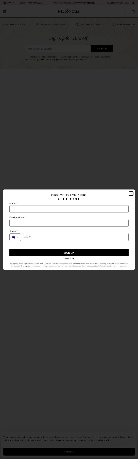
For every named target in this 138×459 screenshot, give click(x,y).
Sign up (69, 252)
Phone (13, 231)
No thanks (69, 259)
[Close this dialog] (131, 194)
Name (13, 203)
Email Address (17, 217)
